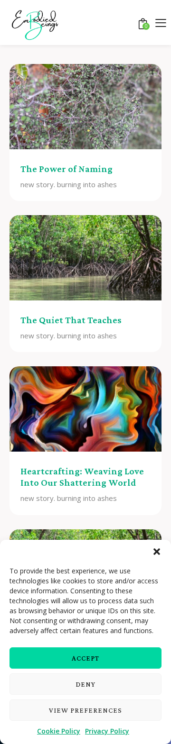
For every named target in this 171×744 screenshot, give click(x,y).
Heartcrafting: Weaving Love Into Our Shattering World (82, 477)
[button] (157, 551)
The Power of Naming (66, 168)
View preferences (85, 710)
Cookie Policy (58, 730)
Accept (85, 658)
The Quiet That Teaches (71, 320)
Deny (85, 684)
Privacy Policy (107, 730)
